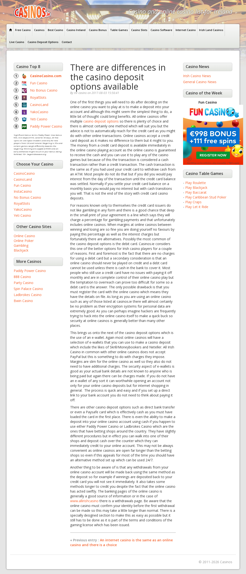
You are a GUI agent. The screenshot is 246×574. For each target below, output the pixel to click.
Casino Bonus (98, 30)
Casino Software (161, 30)
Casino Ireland (76, 30)
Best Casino (55, 30)
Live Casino (16, 42)
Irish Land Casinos (211, 30)
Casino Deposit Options (43, 42)
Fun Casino (38, 83)
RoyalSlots (38, 97)
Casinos (39, 30)
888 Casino (22, 276)
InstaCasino (23, 191)
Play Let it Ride (196, 206)
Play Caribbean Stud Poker (205, 197)
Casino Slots (139, 30)
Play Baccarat (196, 192)
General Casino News (199, 82)
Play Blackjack (196, 187)
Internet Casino (186, 30)
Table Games (119, 30)
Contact (67, 42)
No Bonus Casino (43, 90)
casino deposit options (101, 121)
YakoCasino (39, 112)
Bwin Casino (23, 300)
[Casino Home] (10, 30)
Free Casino (23, 30)
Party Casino (23, 282)
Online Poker (24, 240)
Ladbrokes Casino (28, 294)
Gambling (21, 245)
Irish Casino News (197, 76)
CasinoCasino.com (46, 76)
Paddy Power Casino (46, 126)
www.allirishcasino (84, 501)
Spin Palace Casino (28, 288)
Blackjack (21, 250)
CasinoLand (39, 104)
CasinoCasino (24, 173)
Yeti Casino (38, 119)
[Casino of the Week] (213, 134)
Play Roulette (195, 182)
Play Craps (193, 202)
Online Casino (24, 236)
